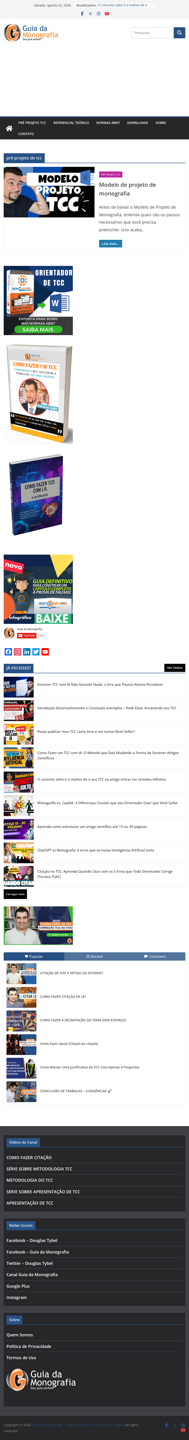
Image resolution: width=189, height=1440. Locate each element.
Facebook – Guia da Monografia (37, 1252)
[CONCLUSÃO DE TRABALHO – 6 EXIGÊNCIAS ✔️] (21, 1091)
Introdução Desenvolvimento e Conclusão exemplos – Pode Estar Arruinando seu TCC (106, 708)
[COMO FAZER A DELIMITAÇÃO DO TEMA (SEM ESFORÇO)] (21, 1020)
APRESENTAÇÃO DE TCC (29, 1203)
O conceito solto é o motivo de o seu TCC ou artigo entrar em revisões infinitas (101, 779)
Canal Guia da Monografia (32, 1274)
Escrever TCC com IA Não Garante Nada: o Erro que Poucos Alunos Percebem (100, 684)
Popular (36, 956)
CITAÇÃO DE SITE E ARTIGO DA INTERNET (71, 973)
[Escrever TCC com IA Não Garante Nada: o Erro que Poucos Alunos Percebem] (19, 687)
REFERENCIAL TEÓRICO (71, 122)
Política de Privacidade (28, 1346)
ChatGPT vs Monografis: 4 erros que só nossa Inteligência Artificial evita (95, 850)
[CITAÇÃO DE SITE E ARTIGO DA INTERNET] (21, 973)
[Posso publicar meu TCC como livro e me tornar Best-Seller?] (19, 734)
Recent (97, 956)
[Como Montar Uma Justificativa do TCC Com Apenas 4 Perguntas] (21, 1068)
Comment (157, 956)
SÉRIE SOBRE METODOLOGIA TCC (39, 1169)
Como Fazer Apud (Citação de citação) (69, 1043)
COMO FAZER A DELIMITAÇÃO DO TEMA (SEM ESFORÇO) (83, 1020)
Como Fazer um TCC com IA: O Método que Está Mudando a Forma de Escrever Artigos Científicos (108, 755)
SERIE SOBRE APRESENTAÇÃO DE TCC (43, 1191)
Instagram (16, 1297)
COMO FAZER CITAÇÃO (29, 1157)
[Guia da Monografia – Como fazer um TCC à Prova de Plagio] (9, 128)
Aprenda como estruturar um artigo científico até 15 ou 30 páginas (92, 826)
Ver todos (175, 667)
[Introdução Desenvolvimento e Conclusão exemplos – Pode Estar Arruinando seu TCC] (19, 710)
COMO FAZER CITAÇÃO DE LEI (63, 996)
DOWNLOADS (137, 122)
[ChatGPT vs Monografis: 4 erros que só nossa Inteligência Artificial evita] (19, 852)
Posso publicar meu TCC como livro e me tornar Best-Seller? (86, 731)
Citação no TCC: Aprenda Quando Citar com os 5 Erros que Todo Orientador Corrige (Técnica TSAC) (105, 874)
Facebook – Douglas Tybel (31, 1240)
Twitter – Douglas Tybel (29, 1263)
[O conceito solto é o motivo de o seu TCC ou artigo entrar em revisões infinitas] (19, 782)
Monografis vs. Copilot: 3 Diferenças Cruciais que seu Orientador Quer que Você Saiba (107, 802)
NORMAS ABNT (108, 122)
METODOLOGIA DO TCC (29, 1180)
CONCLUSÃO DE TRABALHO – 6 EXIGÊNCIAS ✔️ (76, 1091)
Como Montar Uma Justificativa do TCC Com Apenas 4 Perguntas (89, 1067)
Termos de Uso (21, 1357)
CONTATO (26, 134)
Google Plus (18, 1286)
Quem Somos (19, 1335)
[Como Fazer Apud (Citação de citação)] (21, 1044)
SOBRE (161, 122)
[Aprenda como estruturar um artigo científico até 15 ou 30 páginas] (19, 829)
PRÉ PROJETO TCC (32, 122)
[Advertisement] (94, 81)
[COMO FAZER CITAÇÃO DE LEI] (21, 997)
